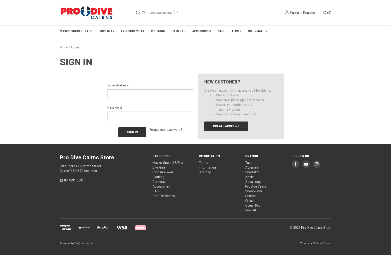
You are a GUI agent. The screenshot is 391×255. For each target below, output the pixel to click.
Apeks (249, 177)
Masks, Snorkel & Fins (76, 31)
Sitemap (205, 172)
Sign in (294, 12)
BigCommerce (84, 243)
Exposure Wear (132, 31)
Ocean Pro (252, 205)
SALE (221, 31)
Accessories (201, 31)
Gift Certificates (164, 196)
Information (257, 31)
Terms (236, 31)
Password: (114, 107)
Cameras (178, 31)
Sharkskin (252, 172)
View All (251, 210)
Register (309, 12)
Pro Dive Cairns (256, 186)
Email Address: (118, 85)
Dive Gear (107, 31)
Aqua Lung (253, 182)
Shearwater (253, 191)
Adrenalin (252, 167)
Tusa (248, 162)
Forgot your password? (166, 129)
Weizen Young (322, 243)
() (329, 12)
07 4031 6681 (74, 181)
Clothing (158, 31)
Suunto (250, 196)
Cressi (249, 201)
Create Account (226, 126)
